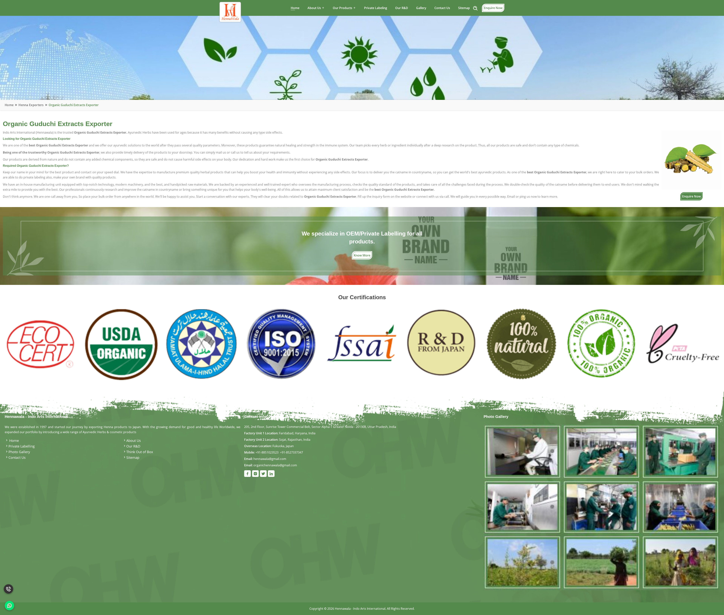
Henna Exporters (31, 105)
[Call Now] (8, 586)
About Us (133, 440)
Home (295, 8)
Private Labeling (375, 8)
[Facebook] (247, 473)
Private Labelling (21, 446)
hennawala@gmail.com (269, 459)
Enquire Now (493, 8)
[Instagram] (255, 473)
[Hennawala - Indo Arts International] (601, 507)
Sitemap (464, 8)
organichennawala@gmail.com (275, 465)
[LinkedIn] (271, 473)
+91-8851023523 (266, 452)
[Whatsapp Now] (9, 605)
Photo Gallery (19, 452)
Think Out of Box (139, 452)
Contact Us (442, 8)
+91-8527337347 (291, 452)
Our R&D (401, 8)
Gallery (421, 8)
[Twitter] (263, 473)
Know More (362, 255)
